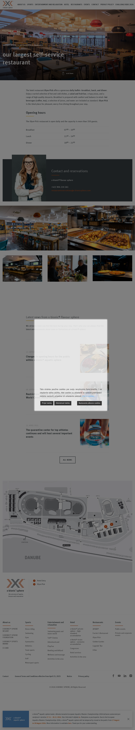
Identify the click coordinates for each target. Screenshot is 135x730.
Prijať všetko (47, 403)
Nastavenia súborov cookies (89, 403)
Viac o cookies (88, 396)
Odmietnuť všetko (63, 403)
